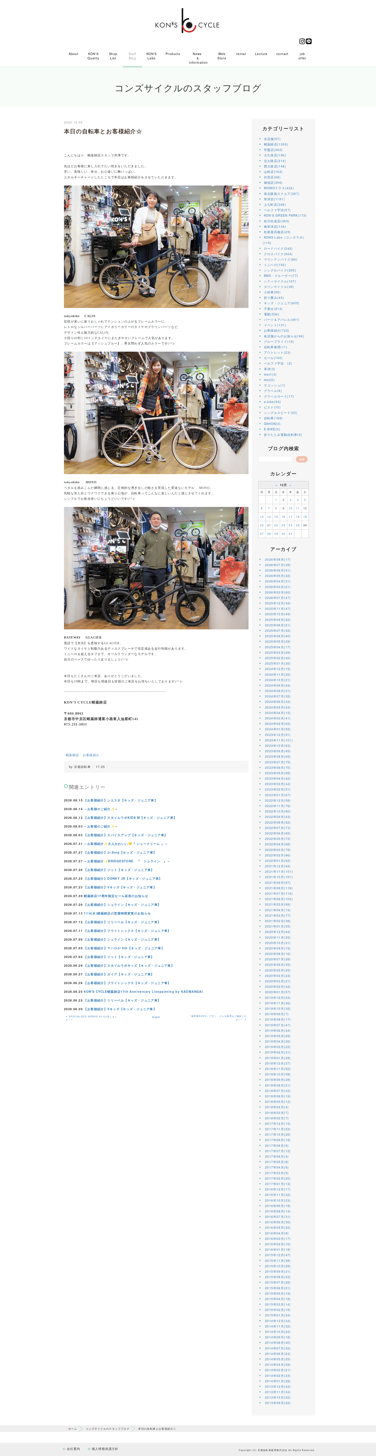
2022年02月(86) (278, 855)
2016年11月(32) (278, 1194)
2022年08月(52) (278, 822)
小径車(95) (272, 292)
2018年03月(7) (277, 1112)
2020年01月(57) (278, 992)
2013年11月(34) (278, 1392)
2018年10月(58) (278, 1074)
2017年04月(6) (277, 1167)
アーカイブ (283, 548)
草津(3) (269, 369)
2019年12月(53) (278, 997)
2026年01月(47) (278, 597)
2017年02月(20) (278, 1178)
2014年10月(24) (278, 1331)
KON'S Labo (151, 56)
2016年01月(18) (278, 1249)
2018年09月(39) (278, 1079)
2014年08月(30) (278, 1342)
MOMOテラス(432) (279, 188)
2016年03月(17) (278, 1238)
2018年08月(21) (278, 1085)
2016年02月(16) (278, 1244)
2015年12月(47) (278, 1255)
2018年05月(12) (278, 1101)
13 (262, 516)
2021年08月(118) (279, 888)
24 (290, 525)
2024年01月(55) (278, 729)
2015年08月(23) (278, 1277)
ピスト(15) (272, 407)
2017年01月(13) (278, 1184)
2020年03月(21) (278, 981)
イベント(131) (275, 325)
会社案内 (73, 1448)
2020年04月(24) (278, 975)
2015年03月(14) (278, 1304)
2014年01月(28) (278, 1381)
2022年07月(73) (278, 828)
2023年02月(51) (278, 789)
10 (290, 508)
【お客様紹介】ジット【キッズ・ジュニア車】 (119, 870)
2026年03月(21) (278, 587)
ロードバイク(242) (278, 248)
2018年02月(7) (277, 1118)
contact (282, 54)
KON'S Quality (93, 56)
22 (276, 525)
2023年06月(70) (278, 767)
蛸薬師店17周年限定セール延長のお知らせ (116, 896)
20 (262, 525)
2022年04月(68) (278, 844)
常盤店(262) (273, 149)
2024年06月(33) (278, 701)
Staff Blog (132, 56)
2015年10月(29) (278, 1266)
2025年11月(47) (278, 608)
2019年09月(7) (277, 1014)
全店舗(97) (272, 139)
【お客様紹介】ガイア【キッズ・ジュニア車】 (119, 974)
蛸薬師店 (72, 755)
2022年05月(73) (278, 838)
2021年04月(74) (278, 910)
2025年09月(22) (278, 619)
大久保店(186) (275, 155)
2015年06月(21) (278, 1288)
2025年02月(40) (278, 658)
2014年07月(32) (278, 1348)
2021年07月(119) (279, 893)
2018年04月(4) (277, 1107)
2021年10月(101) (279, 877)
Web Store (221, 56)
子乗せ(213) (273, 308)
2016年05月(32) (278, 1227)
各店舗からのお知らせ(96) (284, 336)
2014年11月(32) (278, 1326)
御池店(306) (273, 182)
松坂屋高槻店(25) (277, 232)
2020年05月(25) (278, 970)
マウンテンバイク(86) (281, 259)
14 (269, 516)
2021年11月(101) (279, 871)
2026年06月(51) (278, 570)
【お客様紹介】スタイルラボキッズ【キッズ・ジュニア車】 (129, 965)
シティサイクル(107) (280, 281)
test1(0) (270, 374)
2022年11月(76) (278, 806)
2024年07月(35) (278, 696)
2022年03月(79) (278, 850)
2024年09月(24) (278, 685)
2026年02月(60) (278, 592)
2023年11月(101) (279, 740)
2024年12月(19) (278, 669)
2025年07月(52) (278, 630)
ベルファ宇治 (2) (278, 363)
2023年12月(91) (278, 734)
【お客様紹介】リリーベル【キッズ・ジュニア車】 (122, 922)
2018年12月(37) (278, 1063)
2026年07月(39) (278, 565)
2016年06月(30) (278, 1222)
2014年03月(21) (278, 1370)
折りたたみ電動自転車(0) (283, 434)
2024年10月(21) (278, 680)
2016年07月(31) (278, 1216)
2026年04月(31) (278, 581)
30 (283, 533)
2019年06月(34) (278, 1030)
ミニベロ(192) (275, 264)
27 (262, 533)
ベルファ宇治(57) (277, 210)
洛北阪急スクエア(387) (282, 193)
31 (290, 533)
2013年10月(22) (278, 1397)
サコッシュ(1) (274, 385)
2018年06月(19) (278, 1096)
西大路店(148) (275, 166)
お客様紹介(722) (277, 330)
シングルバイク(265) (280, 270)
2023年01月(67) (278, 795)
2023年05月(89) (278, 773)
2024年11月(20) (278, 674)
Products (173, 54)
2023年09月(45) (278, 751)
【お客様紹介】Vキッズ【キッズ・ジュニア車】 (120, 887)
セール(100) (273, 358)
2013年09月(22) (278, 1403)
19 (305, 516)
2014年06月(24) (278, 1353)
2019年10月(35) (278, 1008)
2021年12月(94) (278, 866)
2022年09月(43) (278, 816)
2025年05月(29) (278, 641)
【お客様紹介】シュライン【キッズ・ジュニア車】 (122, 904)
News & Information (198, 58)
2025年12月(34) (278, 603)
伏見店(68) (272, 177)
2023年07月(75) (278, 762)
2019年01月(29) (278, 1058)
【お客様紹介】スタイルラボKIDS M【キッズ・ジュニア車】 (130, 817)
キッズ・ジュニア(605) (282, 303)
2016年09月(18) (278, 1206)
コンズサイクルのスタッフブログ (107, 1428)
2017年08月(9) (277, 1145)
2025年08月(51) (278, 625)
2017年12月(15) (278, 1123)
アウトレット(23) (277, 352)
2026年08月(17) (278, 559)
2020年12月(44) (278, 931)
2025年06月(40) (278, 636)
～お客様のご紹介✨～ (101, 809)
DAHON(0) (272, 423)
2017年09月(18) (278, 1140)
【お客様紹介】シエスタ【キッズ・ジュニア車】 (121, 800)
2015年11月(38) (278, 1260)
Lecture (261, 54)
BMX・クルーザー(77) (281, 275)
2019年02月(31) (278, 1052)
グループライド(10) (279, 341)
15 (276, 516)
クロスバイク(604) (278, 254)
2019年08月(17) (278, 1019)
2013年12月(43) (278, 1386)
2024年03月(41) (278, 718)
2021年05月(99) (278, 904)
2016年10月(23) (278, 1200)
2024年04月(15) (278, 712)
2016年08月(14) (278, 1211)
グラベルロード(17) (279, 396)
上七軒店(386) (275, 204)
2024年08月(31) (278, 691)
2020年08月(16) (278, 953)
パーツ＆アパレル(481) (282, 319)
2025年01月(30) (278, 663)
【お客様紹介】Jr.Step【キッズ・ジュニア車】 (120, 852)
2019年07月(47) (278, 1025)
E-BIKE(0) (272, 429)
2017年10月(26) (278, 1134)
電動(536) (272, 314)
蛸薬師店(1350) (276, 144)
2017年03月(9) (277, 1173)
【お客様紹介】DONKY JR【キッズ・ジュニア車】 (123, 878)
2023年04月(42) (278, 778)
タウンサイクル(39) (279, 286)
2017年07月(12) (278, 1151)
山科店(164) (273, 171)
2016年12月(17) (278, 1189)
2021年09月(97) (278, 882)
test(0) (269, 380)
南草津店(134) (275, 226)
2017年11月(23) (278, 1129)
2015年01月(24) (278, 1315)
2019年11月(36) (278, 1003)
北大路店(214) (275, 161)
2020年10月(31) (278, 943)
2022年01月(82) (278, 860)
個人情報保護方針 (105, 1448)
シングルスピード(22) (281, 412)
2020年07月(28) (278, 959)
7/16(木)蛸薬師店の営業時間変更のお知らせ (117, 913)
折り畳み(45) (274, 297)
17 (290, 516)
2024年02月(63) (278, 723)
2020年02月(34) (278, 986)
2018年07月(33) (278, 1090)
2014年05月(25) (278, 1359)
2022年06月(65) (278, 833)
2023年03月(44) (278, 784)
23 (283, 525)
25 (298, 525)
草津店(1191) (274, 199)
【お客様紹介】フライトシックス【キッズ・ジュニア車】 (127, 930)
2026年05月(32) (278, 575)
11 (298, 508)
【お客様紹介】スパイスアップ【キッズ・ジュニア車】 (126, 835)
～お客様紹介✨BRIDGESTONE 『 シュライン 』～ (127, 861)
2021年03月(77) (278, 915)
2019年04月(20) (278, 1041)
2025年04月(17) (278, 647)
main (156, 1017)
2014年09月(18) (278, 1337)
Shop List (113, 56)
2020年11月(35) (278, 937)
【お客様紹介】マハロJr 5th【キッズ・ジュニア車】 (124, 948)
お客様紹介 (91, 755)
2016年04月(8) (277, 1233)
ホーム (72, 1428)
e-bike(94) (272, 402)
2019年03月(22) (278, 1047)
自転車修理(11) (276, 347)
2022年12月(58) (278, 800)
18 (298, 516)
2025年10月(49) (278, 614)
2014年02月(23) (278, 1375)
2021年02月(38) (278, 921)
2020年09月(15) (278, 948)
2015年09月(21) (278, 1271)
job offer (302, 56)
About (73, 54)
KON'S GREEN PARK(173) (285, 215)
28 (269, 533)
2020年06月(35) (278, 964)
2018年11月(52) (278, 1069)
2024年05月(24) (278, 707)
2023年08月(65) (278, 756)
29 (276, 533)
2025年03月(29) (278, 652)
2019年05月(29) (278, 1036)
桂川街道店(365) (277, 221)
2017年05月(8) (277, 1162)
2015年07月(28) (278, 1282)
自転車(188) (273, 418)
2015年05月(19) (278, 1293)
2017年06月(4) (277, 1156)
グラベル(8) (273, 390)
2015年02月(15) (278, 1309)
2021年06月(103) (279, 899)
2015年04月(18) (278, 1299)
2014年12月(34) (278, 1321)
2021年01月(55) (278, 926)
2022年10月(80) (278, 811)
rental (241, 54)
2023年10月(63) (278, 745)
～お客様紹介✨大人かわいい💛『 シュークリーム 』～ (126, 843)
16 (283, 516)
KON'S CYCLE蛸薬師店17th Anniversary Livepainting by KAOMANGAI (143, 991)
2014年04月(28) (278, 1364)
